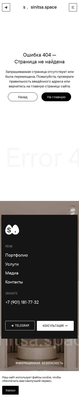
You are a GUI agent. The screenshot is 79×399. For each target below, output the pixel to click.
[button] (73, 7)
